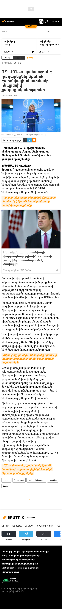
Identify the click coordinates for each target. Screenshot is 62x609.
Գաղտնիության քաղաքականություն (20, 563)
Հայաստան (17, 526)
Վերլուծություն (45, 526)
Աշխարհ (6, 480)
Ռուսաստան (19, 480)
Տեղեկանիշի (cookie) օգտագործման (20, 567)
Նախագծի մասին (11, 551)
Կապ (4, 555)
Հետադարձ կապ (10, 571)
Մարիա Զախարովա (36, 480)
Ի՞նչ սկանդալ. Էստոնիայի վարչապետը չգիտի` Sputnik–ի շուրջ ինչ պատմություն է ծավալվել (27, 258)
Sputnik (6, 486)
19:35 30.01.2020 (10, 95)
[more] (57, 270)
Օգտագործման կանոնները (35, 551)
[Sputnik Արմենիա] (9, 22)
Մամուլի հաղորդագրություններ (24, 555)
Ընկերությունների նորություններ (18, 559)
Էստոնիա (53, 480)
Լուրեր (7, 44)
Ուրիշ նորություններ (49, 44)
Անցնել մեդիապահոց (36, 134)
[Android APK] (10, 580)
